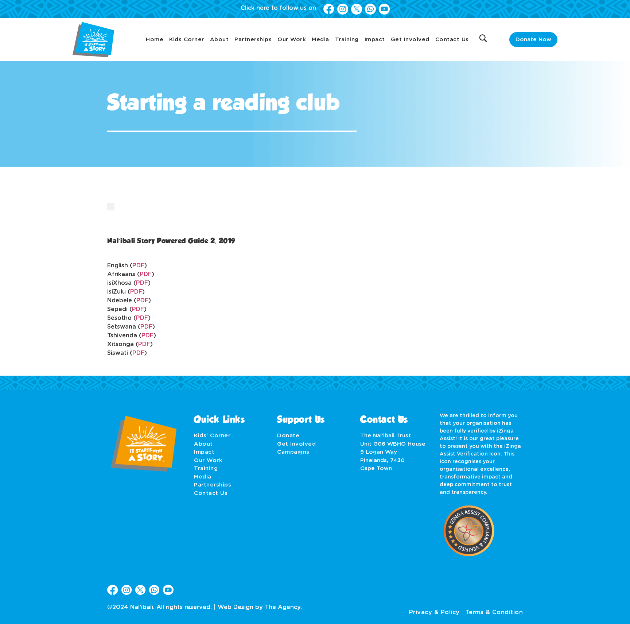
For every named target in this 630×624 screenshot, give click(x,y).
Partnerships (253, 39)
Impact (375, 39)
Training (347, 39)
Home (154, 39)
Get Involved (410, 39)
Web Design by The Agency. (260, 607)
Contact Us (452, 39)
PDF (138, 265)
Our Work (291, 39)
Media (320, 39)
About (219, 39)
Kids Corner (186, 39)
